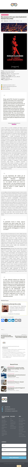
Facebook (10, 313)
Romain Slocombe (9, 72)
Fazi (9, 73)
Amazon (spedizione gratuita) (10, 86)
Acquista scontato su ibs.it (9, 85)
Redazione (5, 347)
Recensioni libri (5, 14)
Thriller (13, 75)
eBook (18, 76)
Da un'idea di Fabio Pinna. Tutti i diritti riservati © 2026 (14, 463)
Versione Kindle (6, 89)
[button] (14, 11)
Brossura (14, 76)
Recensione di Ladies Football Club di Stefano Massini (7, 336)
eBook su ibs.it (6, 87)
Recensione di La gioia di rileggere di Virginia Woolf (16, 388)
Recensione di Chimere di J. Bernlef (15, 382)
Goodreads (17, 313)
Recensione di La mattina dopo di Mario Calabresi (21, 336)
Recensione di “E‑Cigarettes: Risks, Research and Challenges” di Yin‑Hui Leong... (15, 368)
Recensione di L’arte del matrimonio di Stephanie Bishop (16, 375)
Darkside (8, 78)
